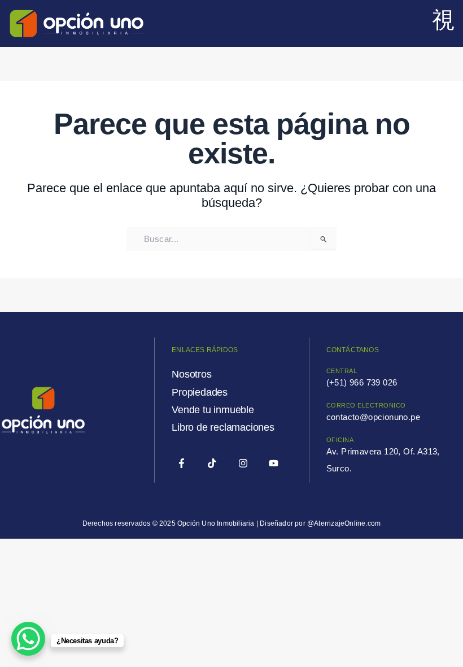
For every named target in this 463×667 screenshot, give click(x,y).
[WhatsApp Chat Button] (28, 639)
